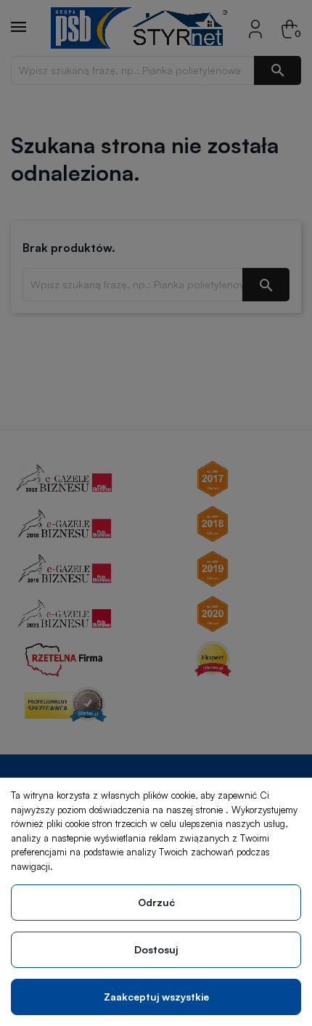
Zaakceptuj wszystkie (156, 996)
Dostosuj (156, 949)
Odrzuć (156, 902)
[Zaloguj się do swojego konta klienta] (255, 28)
